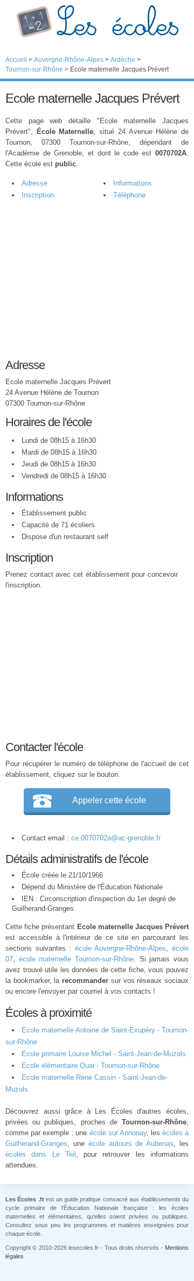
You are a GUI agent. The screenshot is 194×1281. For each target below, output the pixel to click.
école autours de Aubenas (131, 1144)
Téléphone (129, 195)
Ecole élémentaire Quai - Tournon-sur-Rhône (91, 1065)
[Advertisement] (91, 284)
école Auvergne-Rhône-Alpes (121, 948)
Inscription (38, 195)
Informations (132, 183)
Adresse (34, 183)
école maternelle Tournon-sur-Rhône (76, 959)
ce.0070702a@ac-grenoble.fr (116, 838)
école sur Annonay (118, 1133)
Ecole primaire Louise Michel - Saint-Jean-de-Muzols (104, 1054)
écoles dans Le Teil (40, 1154)
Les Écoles (97, 21)
